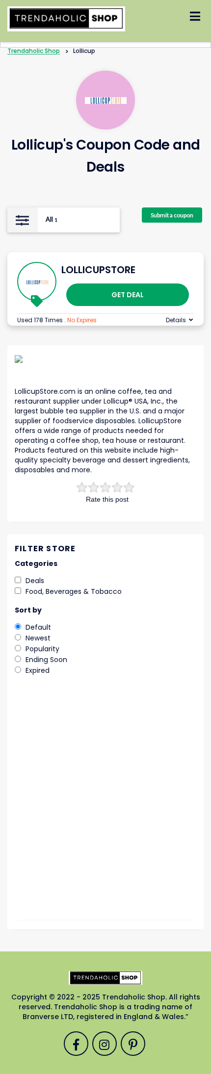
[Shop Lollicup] (106, 100)
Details (176, 320)
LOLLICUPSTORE (98, 270)
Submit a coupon (172, 215)
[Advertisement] (105, 804)
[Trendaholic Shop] (66, 18)
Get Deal (127, 295)
